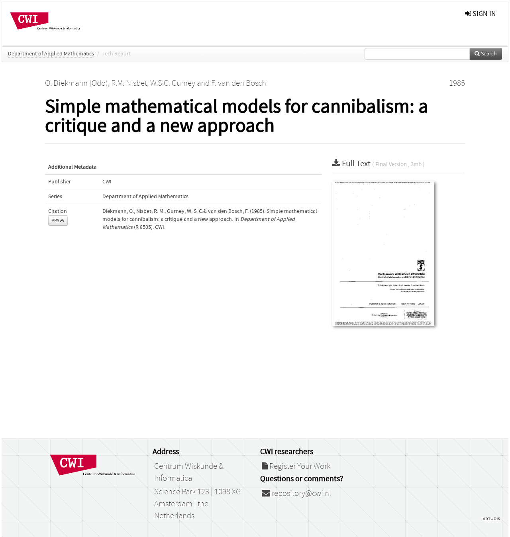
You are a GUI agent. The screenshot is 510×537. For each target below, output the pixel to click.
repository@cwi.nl (300, 493)
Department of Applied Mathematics (51, 54)
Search (488, 54)
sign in (483, 14)
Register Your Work (299, 466)
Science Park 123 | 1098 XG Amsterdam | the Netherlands (197, 504)
